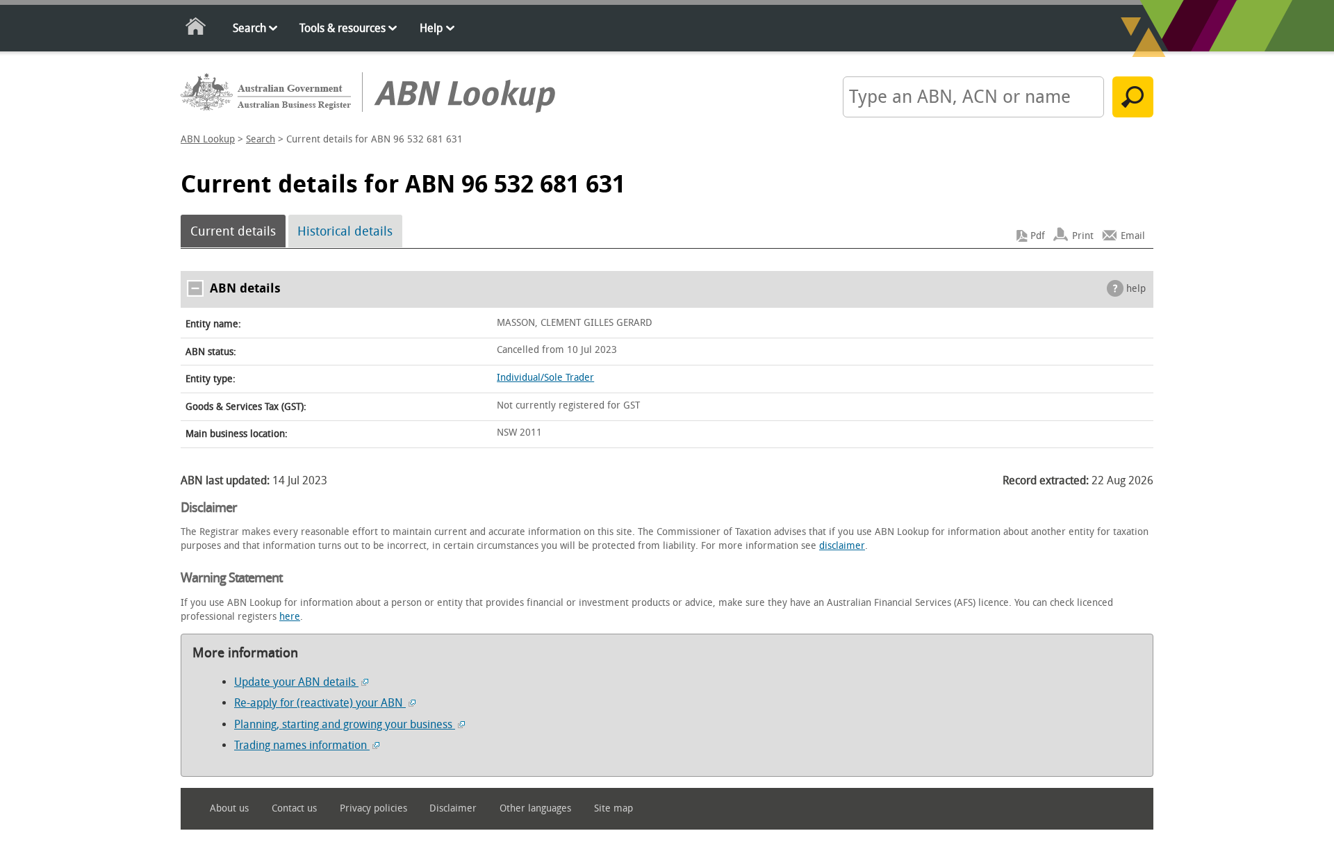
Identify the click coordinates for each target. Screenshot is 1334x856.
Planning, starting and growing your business (344, 724)
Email (1133, 236)
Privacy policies (373, 808)
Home (196, 29)
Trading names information (302, 745)
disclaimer (842, 546)
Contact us (294, 808)
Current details (233, 231)
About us (229, 808)
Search (249, 28)
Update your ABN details (296, 682)
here (289, 617)
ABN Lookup (208, 139)
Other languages (535, 808)
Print (1083, 236)
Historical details (345, 231)
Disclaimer (453, 808)
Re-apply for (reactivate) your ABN (320, 702)
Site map (613, 808)
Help (431, 28)
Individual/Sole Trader (545, 378)
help (1136, 289)
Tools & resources (342, 28)
